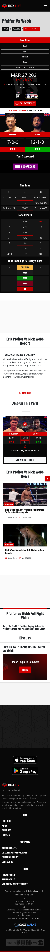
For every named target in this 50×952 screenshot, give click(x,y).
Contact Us (7, 861)
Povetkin (13, 434)
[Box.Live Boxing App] (25, 760)
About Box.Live (9, 847)
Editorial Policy (10, 857)
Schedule (7, 820)
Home (5, 29)
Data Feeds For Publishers (15, 852)
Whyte (36, 434)
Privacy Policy (9, 874)
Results (16, 29)
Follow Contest (27, 103)
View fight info (25, 460)
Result (25, 46)
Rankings (6, 830)
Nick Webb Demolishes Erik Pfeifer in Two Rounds (24, 552)
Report (25, 51)
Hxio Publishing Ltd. (34, 891)
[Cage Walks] (25, 925)
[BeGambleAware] (25, 942)
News (25, 62)
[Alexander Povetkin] (14, 424)
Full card (25, 57)
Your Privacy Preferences (15, 884)
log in (25, 670)
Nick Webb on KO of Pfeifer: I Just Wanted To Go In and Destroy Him (24, 511)
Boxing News (9, 504)
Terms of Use (8, 879)
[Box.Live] (11, 6)
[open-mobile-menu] (45, 6)
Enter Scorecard (25, 166)
